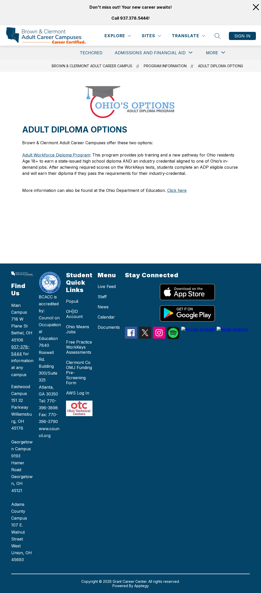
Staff (102, 296)
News (103, 306)
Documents (109, 327)
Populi (72, 301)
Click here (177, 190)
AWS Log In (77, 393)
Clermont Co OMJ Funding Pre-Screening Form (79, 372)
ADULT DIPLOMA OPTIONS (220, 66)
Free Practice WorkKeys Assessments (79, 347)
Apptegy (141, 586)
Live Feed (107, 286)
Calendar (106, 317)
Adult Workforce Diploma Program (56, 154)
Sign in (242, 35)
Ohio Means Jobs (77, 329)
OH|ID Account (74, 314)
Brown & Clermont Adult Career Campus (92, 66)
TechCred (91, 52)
